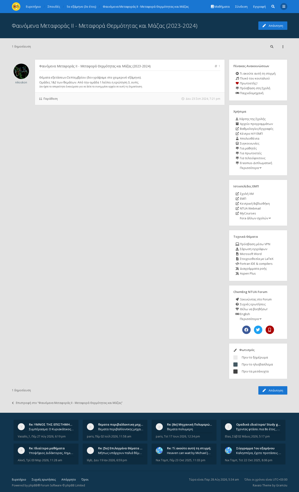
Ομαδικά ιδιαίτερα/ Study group (260, 424)
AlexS (21, 460)
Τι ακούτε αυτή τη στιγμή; (257, 73)
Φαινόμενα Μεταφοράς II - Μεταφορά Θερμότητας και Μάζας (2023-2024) (104, 25)
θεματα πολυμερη (180, 429)
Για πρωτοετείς (250, 153)
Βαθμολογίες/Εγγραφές (256, 129)
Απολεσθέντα (249, 138)
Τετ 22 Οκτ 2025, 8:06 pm (255, 460)
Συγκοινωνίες (249, 143)
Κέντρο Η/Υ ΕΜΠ (251, 133)
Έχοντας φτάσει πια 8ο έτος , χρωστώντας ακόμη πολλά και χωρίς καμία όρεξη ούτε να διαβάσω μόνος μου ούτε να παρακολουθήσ (258, 429)
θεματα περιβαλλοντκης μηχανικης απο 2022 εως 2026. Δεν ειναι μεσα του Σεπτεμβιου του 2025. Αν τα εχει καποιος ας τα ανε (120, 429)
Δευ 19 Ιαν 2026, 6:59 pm (110, 460)
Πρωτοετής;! (248, 83)
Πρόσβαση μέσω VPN (254, 244)
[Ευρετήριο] (16, 6)
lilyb (89, 460)
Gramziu (281, 485)
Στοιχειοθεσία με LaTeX (256, 259)
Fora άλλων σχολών (254, 218)
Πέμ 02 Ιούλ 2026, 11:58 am (113, 436)
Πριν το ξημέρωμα (255, 357)
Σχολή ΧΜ (246, 194)
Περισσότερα (249, 168)
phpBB (33, 485)
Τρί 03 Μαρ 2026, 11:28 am (44, 460)
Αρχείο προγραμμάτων (256, 124)
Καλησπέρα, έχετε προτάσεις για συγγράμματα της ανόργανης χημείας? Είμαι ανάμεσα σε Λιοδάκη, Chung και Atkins (258, 453)
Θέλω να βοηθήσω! (253, 309)
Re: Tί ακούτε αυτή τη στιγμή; (189, 448)
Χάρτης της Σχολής (252, 119)
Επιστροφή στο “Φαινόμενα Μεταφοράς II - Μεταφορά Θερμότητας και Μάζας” (69, 403)
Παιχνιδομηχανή (251, 93)
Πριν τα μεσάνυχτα (255, 371)
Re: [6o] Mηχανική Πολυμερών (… (191, 424)
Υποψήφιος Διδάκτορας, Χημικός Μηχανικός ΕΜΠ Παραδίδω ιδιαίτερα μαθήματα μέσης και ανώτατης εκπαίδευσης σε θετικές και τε (51, 453)
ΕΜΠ (242, 198)
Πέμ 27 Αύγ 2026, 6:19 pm (49, 436)
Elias (228, 436)
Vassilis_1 (24, 436)
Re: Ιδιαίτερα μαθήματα (47, 448)
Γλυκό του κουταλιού (254, 78)
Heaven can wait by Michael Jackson (189, 453)
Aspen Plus (247, 273)
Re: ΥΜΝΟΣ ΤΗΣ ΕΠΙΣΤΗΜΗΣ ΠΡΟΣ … (56, 424)
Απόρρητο (68, 480)
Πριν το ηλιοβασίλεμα (257, 364)
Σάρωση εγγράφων (253, 249)
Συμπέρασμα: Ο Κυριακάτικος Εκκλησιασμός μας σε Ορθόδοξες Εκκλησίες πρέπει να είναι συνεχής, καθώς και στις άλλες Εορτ (51, 429)
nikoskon (21, 82)
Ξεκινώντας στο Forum (255, 299)
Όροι (85, 480)
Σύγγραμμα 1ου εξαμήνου (255, 448)
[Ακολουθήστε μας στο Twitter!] (258, 330)
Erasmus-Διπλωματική (255, 163)
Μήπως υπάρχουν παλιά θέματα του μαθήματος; (120, 453)
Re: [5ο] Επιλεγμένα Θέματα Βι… (121, 448)
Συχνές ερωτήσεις (252, 304)
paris (90, 436)
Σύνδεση (241, 6)
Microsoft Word (250, 254)
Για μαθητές (248, 148)
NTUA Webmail (250, 208)
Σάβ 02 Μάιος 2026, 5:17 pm (251, 436)
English (244, 314)
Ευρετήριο (19, 480)
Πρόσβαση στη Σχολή (254, 88)
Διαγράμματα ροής (253, 268)
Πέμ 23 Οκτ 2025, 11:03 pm (187, 460)
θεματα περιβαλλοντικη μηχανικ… (124, 424)
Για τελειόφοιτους (252, 158)
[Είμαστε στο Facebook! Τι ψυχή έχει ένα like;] (246, 330)
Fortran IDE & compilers (256, 263)
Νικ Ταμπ (162, 460)
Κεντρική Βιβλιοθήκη (254, 203)
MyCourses (247, 213)
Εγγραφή (259, 6)
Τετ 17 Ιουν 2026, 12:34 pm (182, 436)
